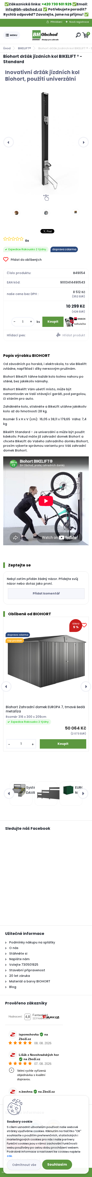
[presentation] (8, 142)
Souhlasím (57, 1164)
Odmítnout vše (24, 1165)
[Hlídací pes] (67, 335)
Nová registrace (79, 22)
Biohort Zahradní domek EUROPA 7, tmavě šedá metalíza (45, 709)
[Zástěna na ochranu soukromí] (45, 793)
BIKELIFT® (24, 48)
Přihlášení (56, 22)
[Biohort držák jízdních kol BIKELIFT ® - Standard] (46, 142)
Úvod (6, 48)
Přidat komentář (46, 593)
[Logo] (47, 35)
